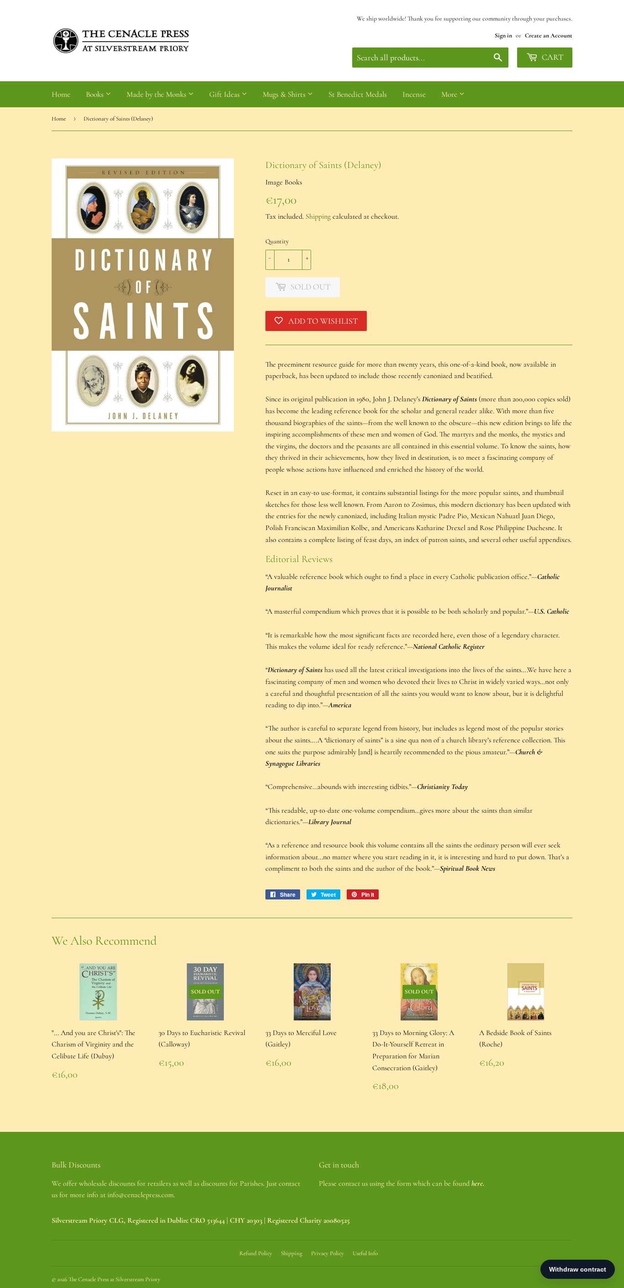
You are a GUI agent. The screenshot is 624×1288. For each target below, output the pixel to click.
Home (61, 94)
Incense (414, 94)
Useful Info (365, 1253)
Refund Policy (255, 1253)
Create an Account (548, 35)
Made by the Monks (157, 94)
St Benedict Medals (357, 94)
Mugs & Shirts (285, 94)
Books (96, 94)
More (450, 94)
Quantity (277, 241)
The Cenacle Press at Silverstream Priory (114, 1279)
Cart (551, 57)
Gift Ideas (225, 94)
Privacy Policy (327, 1253)
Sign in (503, 35)
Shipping (318, 216)
